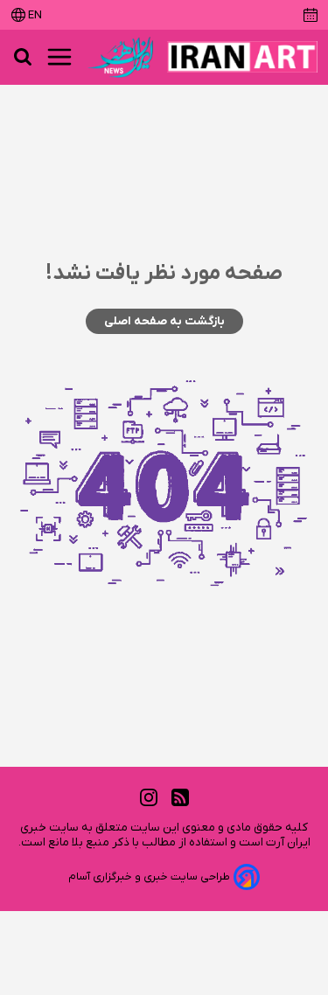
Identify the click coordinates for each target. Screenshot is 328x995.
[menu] (59, 57)
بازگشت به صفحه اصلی (164, 321)
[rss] (180, 797)
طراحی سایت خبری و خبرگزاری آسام (149, 876)
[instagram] (148, 797)
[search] (22, 57)
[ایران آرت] (242, 57)
